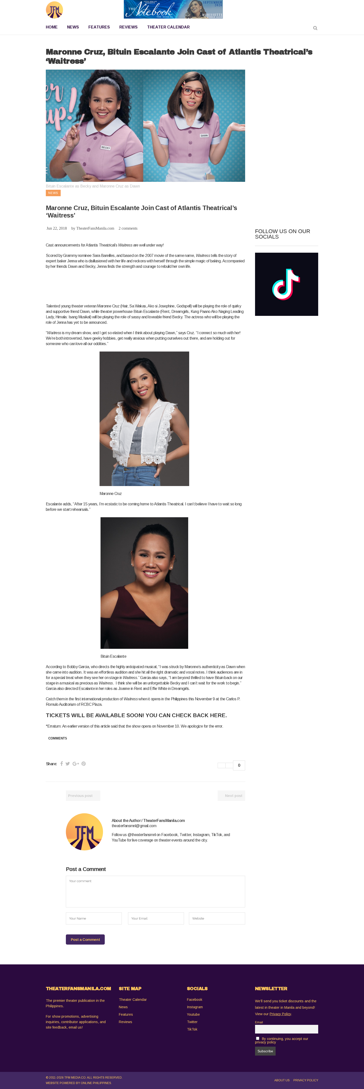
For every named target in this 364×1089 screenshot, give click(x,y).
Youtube (193, 1014)
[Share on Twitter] (67, 763)
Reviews (125, 1022)
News (123, 1007)
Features (126, 1014)
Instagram (195, 1007)
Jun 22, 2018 (57, 228)
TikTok (192, 1029)
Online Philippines (96, 1083)
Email (259, 1022)
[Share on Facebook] (61, 763)
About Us (282, 1080)
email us (75, 1027)
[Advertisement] (136, 285)
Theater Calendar (133, 1000)
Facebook (194, 1000)
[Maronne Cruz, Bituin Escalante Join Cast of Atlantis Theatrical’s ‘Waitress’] (84, 831)
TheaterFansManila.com (95, 228)
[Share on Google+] (76, 763)
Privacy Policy (305, 1080)
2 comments (128, 228)
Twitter (192, 1022)
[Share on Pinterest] (83, 763)
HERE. (218, 715)
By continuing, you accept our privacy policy (281, 1040)
